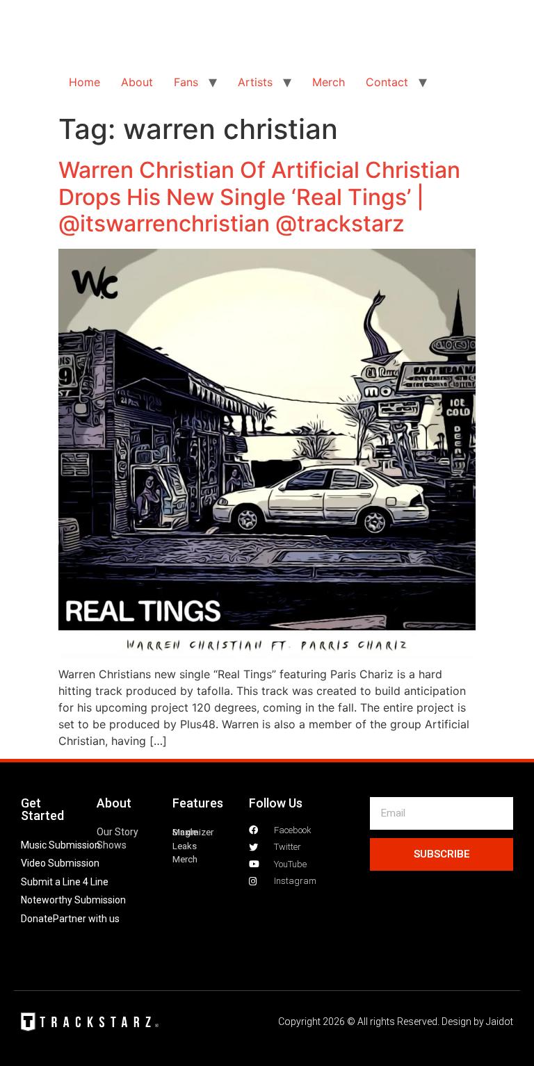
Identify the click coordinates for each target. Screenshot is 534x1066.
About (137, 82)
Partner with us (86, 918)
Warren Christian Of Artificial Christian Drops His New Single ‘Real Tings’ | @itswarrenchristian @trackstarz (259, 196)
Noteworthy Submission (73, 899)
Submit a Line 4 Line (64, 881)
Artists (255, 82)
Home (84, 82)
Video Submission (60, 863)
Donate (37, 918)
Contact (387, 82)
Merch (328, 82)
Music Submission (60, 845)
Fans (186, 82)
